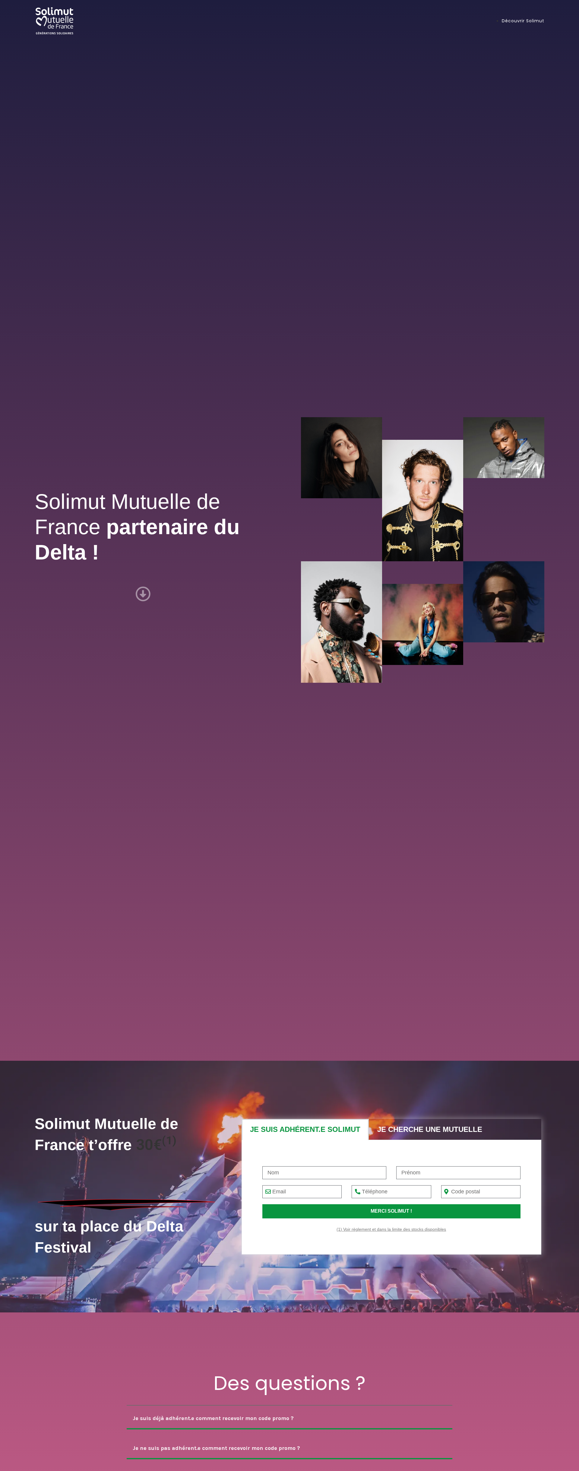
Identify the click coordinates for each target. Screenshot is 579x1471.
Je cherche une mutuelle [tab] (429, 1129)
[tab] (289, 1419)
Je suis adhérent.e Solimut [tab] (305, 1129)
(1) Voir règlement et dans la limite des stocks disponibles (391, 1229)
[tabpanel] (391, 1197)
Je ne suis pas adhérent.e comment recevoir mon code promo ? (216, 1448)
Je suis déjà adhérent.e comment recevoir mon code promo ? (213, 1418)
